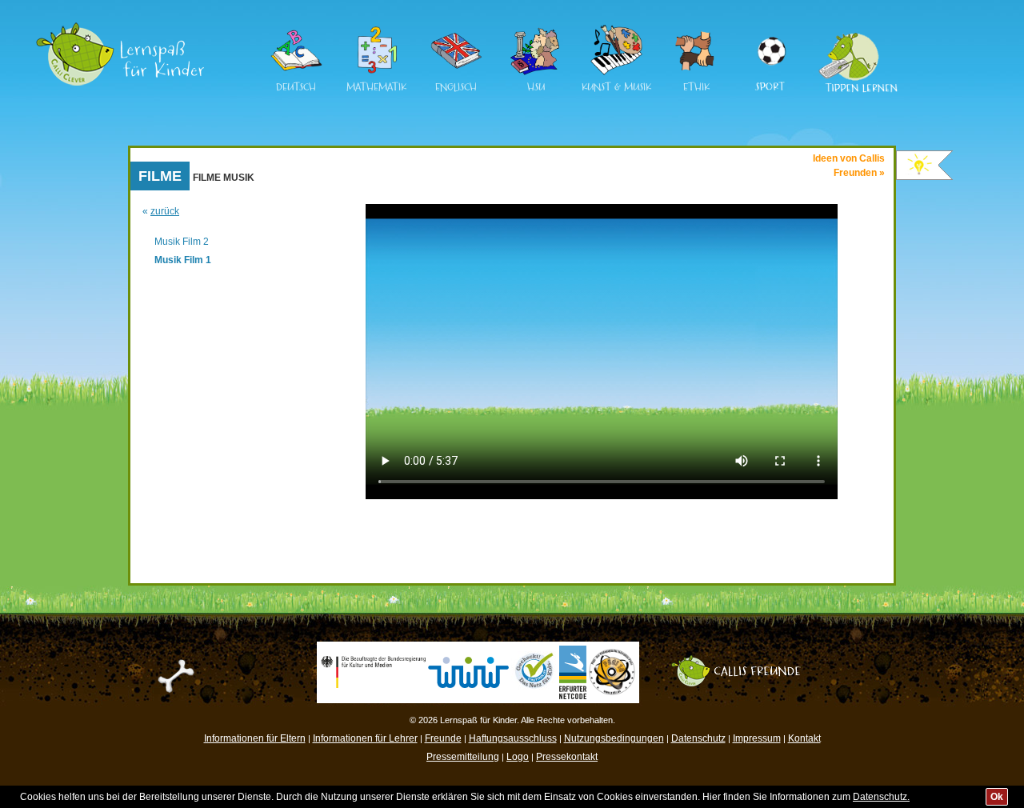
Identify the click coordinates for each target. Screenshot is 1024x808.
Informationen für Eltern (255, 738)
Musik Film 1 (182, 260)
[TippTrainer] (853, 31)
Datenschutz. (881, 796)
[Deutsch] (296, 72)
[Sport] (770, 31)
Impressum (757, 738)
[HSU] (536, 72)
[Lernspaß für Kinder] (120, 28)
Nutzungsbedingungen (614, 738)
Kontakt (804, 738)
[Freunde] (743, 660)
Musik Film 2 (181, 241)
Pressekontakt (567, 756)
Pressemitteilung (462, 756)
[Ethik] (696, 72)
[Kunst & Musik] (616, 72)
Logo (517, 756)
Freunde (443, 738)
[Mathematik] (376, 72)
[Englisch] (456, 72)
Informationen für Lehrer (365, 738)
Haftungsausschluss (513, 738)
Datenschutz (698, 738)
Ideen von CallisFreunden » (849, 165)
